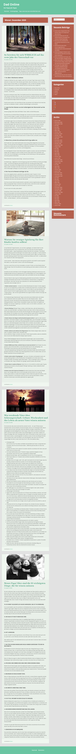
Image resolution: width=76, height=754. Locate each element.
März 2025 (57, 130)
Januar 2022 (57, 171)
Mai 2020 (57, 199)
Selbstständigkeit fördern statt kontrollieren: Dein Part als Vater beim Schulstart (63, 53)
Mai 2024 (57, 138)
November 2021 (58, 174)
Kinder (11, 205)
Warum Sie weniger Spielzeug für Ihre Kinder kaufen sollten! (23, 240)
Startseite (6, 11)
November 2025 (58, 122)
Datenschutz (41, 750)
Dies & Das (57, 88)
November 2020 (58, 189)
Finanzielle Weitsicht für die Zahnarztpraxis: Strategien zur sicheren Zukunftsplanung (62, 37)
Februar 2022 (58, 169)
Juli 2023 (57, 148)
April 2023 (57, 153)
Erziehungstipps (14, 11)
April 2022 (57, 166)
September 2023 (59, 145)
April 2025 (57, 128)
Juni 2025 (57, 127)
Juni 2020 (57, 197)
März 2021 (57, 182)
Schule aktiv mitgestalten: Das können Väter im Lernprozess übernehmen (62, 32)
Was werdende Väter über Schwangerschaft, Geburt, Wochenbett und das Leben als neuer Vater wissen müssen (26, 418)
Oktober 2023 (58, 143)
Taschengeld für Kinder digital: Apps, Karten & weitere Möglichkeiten (62, 71)
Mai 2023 (57, 151)
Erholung (57, 89)
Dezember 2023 (58, 140)
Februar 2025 (58, 132)
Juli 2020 (57, 195)
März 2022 (57, 168)
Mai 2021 (57, 179)
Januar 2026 (57, 120)
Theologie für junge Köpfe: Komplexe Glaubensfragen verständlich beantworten (61, 66)
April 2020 (57, 200)
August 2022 (58, 163)
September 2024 (59, 137)
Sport (56, 94)
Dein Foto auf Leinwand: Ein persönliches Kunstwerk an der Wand (62, 42)
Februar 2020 (58, 203)
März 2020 (57, 202)
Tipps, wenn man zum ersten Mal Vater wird (29, 11)
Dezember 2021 (58, 172)
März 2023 (57, 155)
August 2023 (58, 146)
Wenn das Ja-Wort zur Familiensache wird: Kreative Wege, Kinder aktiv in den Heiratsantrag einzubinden (63, 62)
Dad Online (11, 4)
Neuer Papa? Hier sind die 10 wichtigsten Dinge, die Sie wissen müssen (24, 584)
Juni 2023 (57, 150)
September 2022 (59, 161)
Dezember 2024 (58, 133)
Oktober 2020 (58, 190)
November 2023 (58, 142)
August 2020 (58, 194)
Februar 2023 (58, 156)
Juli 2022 (57, 164)
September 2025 (59, 124)
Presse (56, 92)
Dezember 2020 (58, 187)
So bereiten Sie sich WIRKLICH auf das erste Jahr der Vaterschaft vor (24, 56)
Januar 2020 (57, 205)
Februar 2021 (58, 184)
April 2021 (57, 181)
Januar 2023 (57, 158)
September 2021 (59, 176)
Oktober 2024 (58, 135)
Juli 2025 (57, 125)
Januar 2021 (57, 185)
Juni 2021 (57, 177)
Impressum (34, 750)
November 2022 (58, 159)
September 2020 (59, 192)
